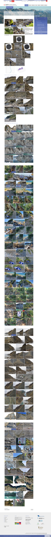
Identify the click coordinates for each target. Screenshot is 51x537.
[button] (48, 536)
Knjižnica (42, 5)
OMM (18, 522)
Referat (39, 5)
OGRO (15, 522)
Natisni (32, 509)
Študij (36, 5)
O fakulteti (6, 517)
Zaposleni (33, 5)
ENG (7, 1)
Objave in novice (40, 30)
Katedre (30, 5)
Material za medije (40, 33)
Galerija (45, 5)
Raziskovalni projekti (39, 22)
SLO (4, 1)
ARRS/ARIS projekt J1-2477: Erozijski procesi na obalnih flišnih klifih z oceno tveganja (40, 25)
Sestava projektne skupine (41, 27)
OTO (20, 522)
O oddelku (26, 5)
